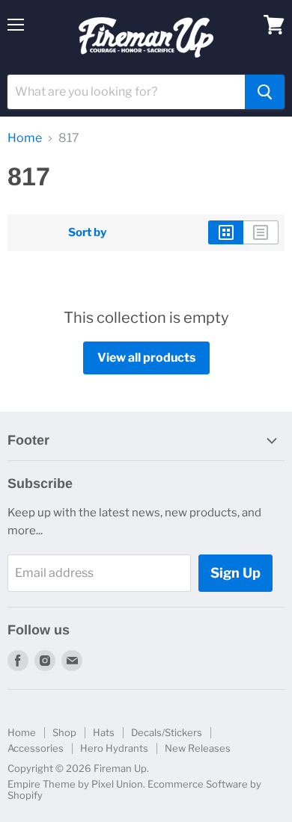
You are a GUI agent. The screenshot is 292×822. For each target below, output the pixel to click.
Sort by (87, 232)
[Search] (265, 92)
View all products (146, 357)
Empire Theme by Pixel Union (75, 784)
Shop (64, 732)
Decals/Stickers (166, 732)
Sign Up (235, 573)
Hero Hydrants (114, 748)
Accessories (35, 748)
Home (24, 138)
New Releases (198, 748)
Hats (104, 732)
